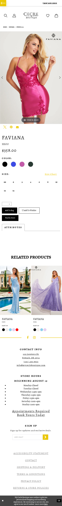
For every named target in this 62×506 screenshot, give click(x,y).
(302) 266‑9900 (50, 3)
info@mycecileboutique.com (31, 365)
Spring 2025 (20, 27)
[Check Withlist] (48, 16)
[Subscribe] (45, 437)
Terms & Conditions (31, 474)
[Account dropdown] (14, 16)
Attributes (13, 227)
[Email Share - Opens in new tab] (17, 127)
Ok (59, 500)
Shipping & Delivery (31, 467)
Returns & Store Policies (31, 488)
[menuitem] (3, 3)
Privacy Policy (31, 481)
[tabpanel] (31, 78)
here (46, 504)
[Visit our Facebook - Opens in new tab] (28, 337)
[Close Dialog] (3, 500)
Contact (31, 460)
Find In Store (10, 218)
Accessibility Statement (31, 453)
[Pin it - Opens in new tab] (11, 127)
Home (5, 27)
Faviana (11, 27)
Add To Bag (9, 210)
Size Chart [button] (51, 174)
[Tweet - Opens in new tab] (5, 127)
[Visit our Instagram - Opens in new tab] (34, 337)
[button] (6, 16)
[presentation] (15, 290)
